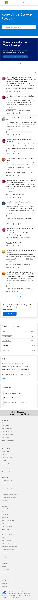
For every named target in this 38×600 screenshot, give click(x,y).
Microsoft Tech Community (8, 549)
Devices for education (7, 483)
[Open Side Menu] (2, 2)
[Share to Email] (28, 414)
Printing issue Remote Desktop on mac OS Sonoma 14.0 (19, 229)
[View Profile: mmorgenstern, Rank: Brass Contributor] (4, 252)
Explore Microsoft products (8, 440)
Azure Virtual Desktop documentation (15, 403)
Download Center (6, 454)
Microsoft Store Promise (7, 469)
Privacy (19, 593)
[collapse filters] (35, 72)
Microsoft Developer (6, 540)
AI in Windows (5, 437)
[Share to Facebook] (13, 414)
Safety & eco (20, 595)
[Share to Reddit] (19, 414)
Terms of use (5, 595)
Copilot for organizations (7, 431)
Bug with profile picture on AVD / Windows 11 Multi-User (21, 251)
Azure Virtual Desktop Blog (12, 393)
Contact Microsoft (12, 593)
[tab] (18, 63)
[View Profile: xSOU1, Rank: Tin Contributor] (4, 78)
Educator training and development (10, 494)
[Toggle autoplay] (21, 63)
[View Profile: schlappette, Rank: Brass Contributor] (4, 181)
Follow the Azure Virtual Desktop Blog (15, 57)
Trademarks (12, 595)
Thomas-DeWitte (11, 280)
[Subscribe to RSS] (25, 414)
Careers (4, 566)
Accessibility (5, 583)
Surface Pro (4, 422)
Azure (4, 7)
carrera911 (9, 237)
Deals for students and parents (9, 497)
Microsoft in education (7, 480)
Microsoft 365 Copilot (7, 526)
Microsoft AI (5, 508)
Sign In (34, 3)
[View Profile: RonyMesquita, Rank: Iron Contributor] (4, 97)
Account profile (5, 451)
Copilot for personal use (7, 434)
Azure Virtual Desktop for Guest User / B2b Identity (20, 159)
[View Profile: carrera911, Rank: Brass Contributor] (4, 230)
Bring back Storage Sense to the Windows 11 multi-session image (20, 203)
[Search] (23, 3)
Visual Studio (5, 558)
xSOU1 (8, 85)
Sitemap (4, 593)
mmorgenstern (10, 259)
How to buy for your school (8, 491)
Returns (4, 460)
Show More (20, 297)
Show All (4, 378)
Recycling (27, 595)
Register (28, 3)
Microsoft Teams (6, 523)
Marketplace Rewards (7, 555)
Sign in (9, 314)
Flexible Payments (6, 471)
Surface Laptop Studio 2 (7, 428)
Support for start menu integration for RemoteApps (18, 140)
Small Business (5, 529)
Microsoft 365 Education (7, 488)
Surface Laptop (5, 425)
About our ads (5, 597)
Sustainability (5, 586)
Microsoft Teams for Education (9, 486)
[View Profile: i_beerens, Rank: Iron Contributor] (4, 119)
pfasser (8, 148)
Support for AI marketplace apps (9, 546)
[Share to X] (16, 414)
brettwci (8, 167)
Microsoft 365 (5, 517)
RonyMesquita (10, 104)
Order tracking (5, 463)
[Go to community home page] (6, 2)
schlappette (9, 189)
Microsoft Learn (5, 543)
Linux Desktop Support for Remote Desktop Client (20, 97)
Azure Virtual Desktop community (14, 398)
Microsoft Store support (7, 457)
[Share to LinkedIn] (10, 414)
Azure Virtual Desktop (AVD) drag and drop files (20, 119)
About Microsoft (5, 569)
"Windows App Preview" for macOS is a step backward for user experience (20, 181)
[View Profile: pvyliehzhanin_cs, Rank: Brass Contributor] (4, 203)
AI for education (5, 500)
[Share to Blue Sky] (22, 414)
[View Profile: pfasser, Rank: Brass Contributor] (4, 141)
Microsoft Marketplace (7, 552)
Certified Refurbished (7, 466)
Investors (4, 577)
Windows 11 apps (6, 443)
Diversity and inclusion (7, 580)
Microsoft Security (6, 511)
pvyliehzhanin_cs (11, 210)
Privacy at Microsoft (6, 575)
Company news (5, 572)
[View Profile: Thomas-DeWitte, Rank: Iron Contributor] (4, 273)
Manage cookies (27, 593)
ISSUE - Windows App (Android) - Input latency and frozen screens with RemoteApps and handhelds (20, 78)
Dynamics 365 (5, 514)
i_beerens (9, 126)
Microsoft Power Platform (8, 520)
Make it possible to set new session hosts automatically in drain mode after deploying (20, 273)
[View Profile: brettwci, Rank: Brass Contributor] (4, 160)
